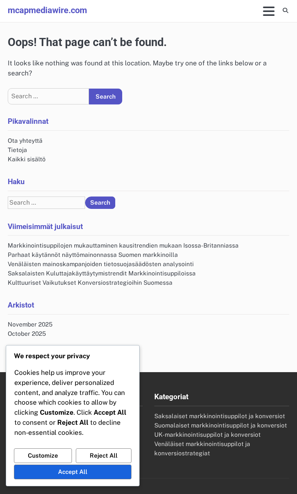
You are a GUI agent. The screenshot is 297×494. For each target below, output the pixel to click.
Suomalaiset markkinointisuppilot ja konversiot (220, 425)
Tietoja (17, 149)
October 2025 (27, 333)
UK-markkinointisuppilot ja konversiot (207, 434)
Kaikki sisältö (27, 159)
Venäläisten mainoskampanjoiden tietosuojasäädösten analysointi (101, 263)
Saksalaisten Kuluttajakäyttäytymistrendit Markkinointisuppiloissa (102, 273)
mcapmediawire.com (47, 10)
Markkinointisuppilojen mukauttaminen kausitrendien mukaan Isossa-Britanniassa (123, 245)
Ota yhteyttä (25, 140)
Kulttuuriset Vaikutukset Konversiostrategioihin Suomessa (90, 282)
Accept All (72, 471)
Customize (43, 455)
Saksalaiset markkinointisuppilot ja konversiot (219, 415)
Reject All (104, 455)
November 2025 (30, 324)
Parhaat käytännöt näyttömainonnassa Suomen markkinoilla (93, 254)
